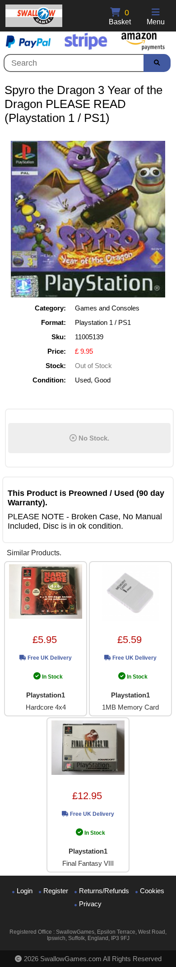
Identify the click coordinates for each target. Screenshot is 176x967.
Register (55, 891)
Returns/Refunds (104, 891)
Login (24, 891)
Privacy (90, 904)
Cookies (152, 891)
